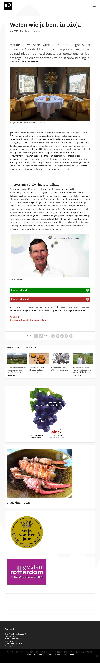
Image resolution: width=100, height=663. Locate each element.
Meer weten (57, 658)
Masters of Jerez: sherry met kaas (36, 369)
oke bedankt (42, 658)
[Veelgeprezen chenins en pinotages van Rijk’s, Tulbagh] (17, 358)
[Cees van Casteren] (50, 276)
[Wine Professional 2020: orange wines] (61, 358)
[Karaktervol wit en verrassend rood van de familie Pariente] (83, 358)
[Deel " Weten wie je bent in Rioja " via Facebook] (36, 335)
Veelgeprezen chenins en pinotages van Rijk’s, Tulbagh (16, 370)
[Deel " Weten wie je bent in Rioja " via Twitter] (40, 335)
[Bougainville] (50, 120)
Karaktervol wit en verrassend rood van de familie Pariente (82, 370)
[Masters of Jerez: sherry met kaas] (39, 358)
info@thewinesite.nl (13, 643)
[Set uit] (96, 656)
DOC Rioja (14, 316)
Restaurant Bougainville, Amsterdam (28, 320)
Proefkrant (25, 31)
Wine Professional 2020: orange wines (59, 369)
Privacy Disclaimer (12, 646)
